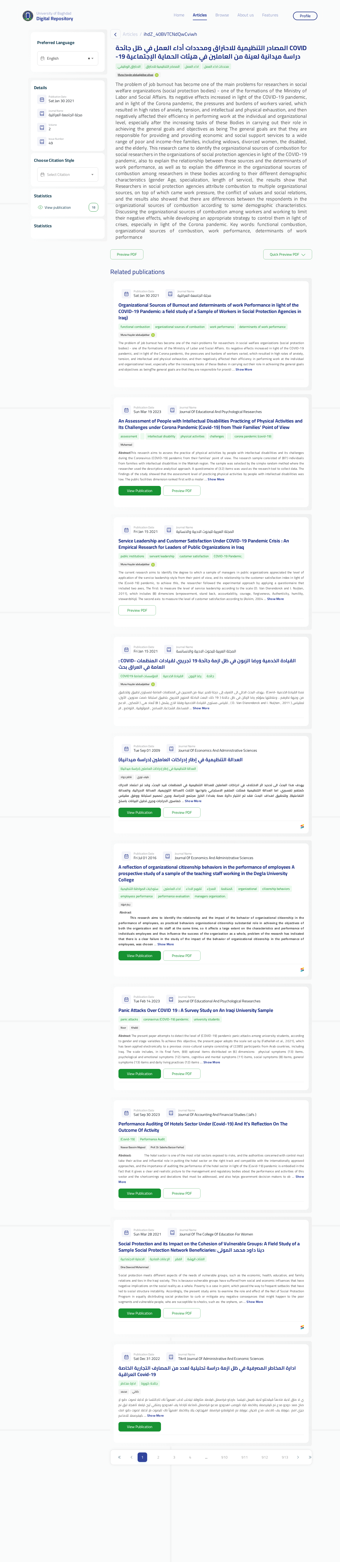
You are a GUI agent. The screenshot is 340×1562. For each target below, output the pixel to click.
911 (244, 1457)
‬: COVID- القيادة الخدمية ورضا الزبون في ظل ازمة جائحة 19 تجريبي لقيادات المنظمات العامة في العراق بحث (207, 663)
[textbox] (70, 174)
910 (224, 1457)
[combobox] (70, 58)
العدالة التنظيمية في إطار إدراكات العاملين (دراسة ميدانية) (180, 759)
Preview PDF (127, 254)
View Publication (139, 490)
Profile (305, 15)
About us (245, 15)
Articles (200, 15)
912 (265, 1457)
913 (285, 1457)
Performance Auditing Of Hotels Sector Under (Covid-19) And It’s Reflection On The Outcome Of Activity (202, 1126)
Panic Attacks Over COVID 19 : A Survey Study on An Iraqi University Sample (195, 1010)
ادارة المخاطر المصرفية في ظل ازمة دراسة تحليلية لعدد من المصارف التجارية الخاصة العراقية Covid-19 (207, 1371)
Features (270, 15)
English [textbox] (53, 58)
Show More (244, 369)
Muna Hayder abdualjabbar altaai (135, 75)
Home (179, 15)
